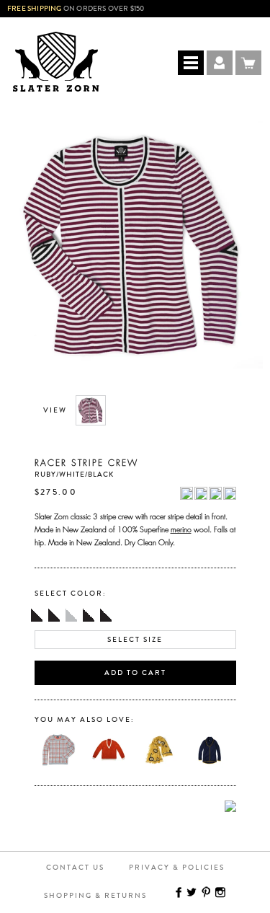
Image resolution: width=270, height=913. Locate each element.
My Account (220, 62)
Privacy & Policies (177, 868)
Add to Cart (135, 673)
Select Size (135, 640)
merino (181, 528)
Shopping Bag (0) (248, 62)
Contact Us (75, 868)
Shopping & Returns (95, 896)
